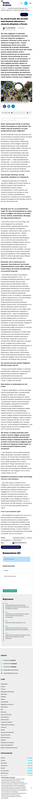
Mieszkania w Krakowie (7, 742)
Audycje (3, 8)
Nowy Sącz (4, 694)
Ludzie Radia (4, 702)
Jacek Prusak (17, 540)
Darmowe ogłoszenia (7, 745)
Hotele (2, 730)
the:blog (3, 740)
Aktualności (4, 684)
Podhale (3, 696)
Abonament (4, 707)
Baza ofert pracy (5, 737)
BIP (2, 709)
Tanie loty (3, 727)
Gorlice (3, 699)
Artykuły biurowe (5, 735)
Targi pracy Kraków (6, 722)
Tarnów (3, 689)
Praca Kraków (5, 717)
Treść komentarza (10, 576)
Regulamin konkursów (7, 704)
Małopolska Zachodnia (7, 691)
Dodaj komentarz (10, 590)
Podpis (6, 570)
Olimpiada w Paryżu (19, 538)
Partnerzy (3, 712)
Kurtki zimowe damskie (7, 732)
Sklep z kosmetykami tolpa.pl (9, 747)
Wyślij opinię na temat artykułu (11, 547)
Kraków (3, 686)
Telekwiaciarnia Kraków (7, 724)
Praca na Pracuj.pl (6, 714)
